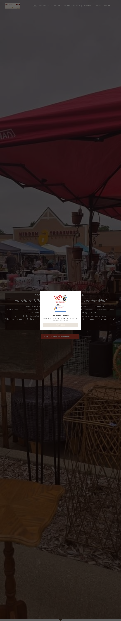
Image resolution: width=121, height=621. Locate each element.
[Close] (83, 292)
